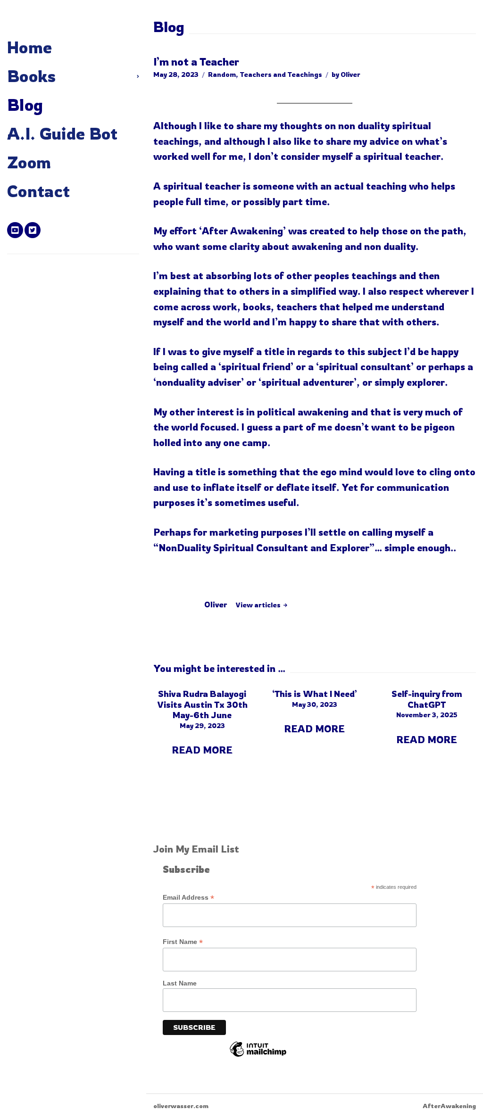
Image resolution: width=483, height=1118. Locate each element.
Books (31, 76)
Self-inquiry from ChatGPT (426, 699)
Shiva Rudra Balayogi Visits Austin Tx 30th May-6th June (202, 704)
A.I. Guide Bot (62, 133)
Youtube (15, 230)
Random (222, 74)
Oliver (350, 74)
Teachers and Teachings (281, 74)
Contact (38, 191)
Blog (25, 105)
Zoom (29, 162)
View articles (258, 605)
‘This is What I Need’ (314, 693)
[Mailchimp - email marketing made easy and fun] (258, 1056)
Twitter (33, 230)
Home (29, 47)
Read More (202, 750)
